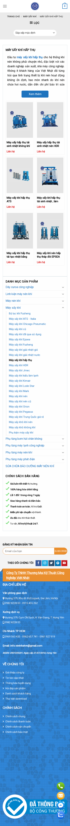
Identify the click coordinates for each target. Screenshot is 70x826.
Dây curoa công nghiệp (20, 287)
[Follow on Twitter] (51, 563)
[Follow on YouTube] (64, 563)
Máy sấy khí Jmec (19, 370)
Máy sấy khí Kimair (20, 380)
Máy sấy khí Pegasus (21, 411)
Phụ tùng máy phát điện (20, 459)
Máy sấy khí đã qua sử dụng (25, 334)
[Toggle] (63, 287)
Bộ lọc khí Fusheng (20, 313)
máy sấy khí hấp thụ (30, 57)
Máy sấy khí (29, 16)
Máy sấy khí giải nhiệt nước (24, 355)
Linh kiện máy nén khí (19, 294)
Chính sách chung (15, 716)
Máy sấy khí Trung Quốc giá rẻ (26, 417)
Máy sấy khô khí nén (20, 422)
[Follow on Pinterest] (58, 563)
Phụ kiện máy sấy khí (21, 432)
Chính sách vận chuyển (18, 726)
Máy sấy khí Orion (19, 406)
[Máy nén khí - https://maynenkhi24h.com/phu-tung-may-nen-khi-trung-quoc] (35, 6)
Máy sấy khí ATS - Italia (22, 318)
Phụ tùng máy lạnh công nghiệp (25, 445)
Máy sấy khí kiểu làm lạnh (23, 375)
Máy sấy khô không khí (22, 427)
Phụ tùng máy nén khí (19, 452)
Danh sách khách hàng (18, 693)
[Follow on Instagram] (45, 563)
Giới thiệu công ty (14, 672)
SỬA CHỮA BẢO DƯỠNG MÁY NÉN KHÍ (30, 466)
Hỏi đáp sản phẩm (15, 688)
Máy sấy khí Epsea (19, 339)
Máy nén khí (13, 300)
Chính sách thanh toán (18, 721)
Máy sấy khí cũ (17, 329)
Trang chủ (13, 16)
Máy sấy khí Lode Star (21, 386)
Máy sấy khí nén (18, 396)
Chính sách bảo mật (16, 732)
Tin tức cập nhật (14, 677)
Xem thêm (35, 94)
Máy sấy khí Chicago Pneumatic (27, 324)
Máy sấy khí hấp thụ (20, 360)
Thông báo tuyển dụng (18, 683)
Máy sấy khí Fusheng (21, 344)
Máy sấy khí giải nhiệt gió (23, 349)
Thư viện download (16, 698)
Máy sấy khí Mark (19, 391)
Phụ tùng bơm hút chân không (24, 438)
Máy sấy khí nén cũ (20, 401)
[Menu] (5, 6)
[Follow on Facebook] (38, 563)
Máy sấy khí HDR (18, 365)
